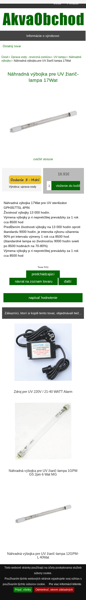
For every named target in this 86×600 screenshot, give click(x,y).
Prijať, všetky (23, 589)
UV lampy (60, 56)
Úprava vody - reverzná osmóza (31, 56)
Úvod (57, 3)
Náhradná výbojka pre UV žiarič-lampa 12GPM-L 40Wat (43, 555)
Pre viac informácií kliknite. (65, 584)
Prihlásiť (73, 3)
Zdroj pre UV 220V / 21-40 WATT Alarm (43, 392)
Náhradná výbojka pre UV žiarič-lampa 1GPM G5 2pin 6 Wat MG (43, 472)
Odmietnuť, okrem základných (54, 589)
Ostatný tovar (12, 46)
